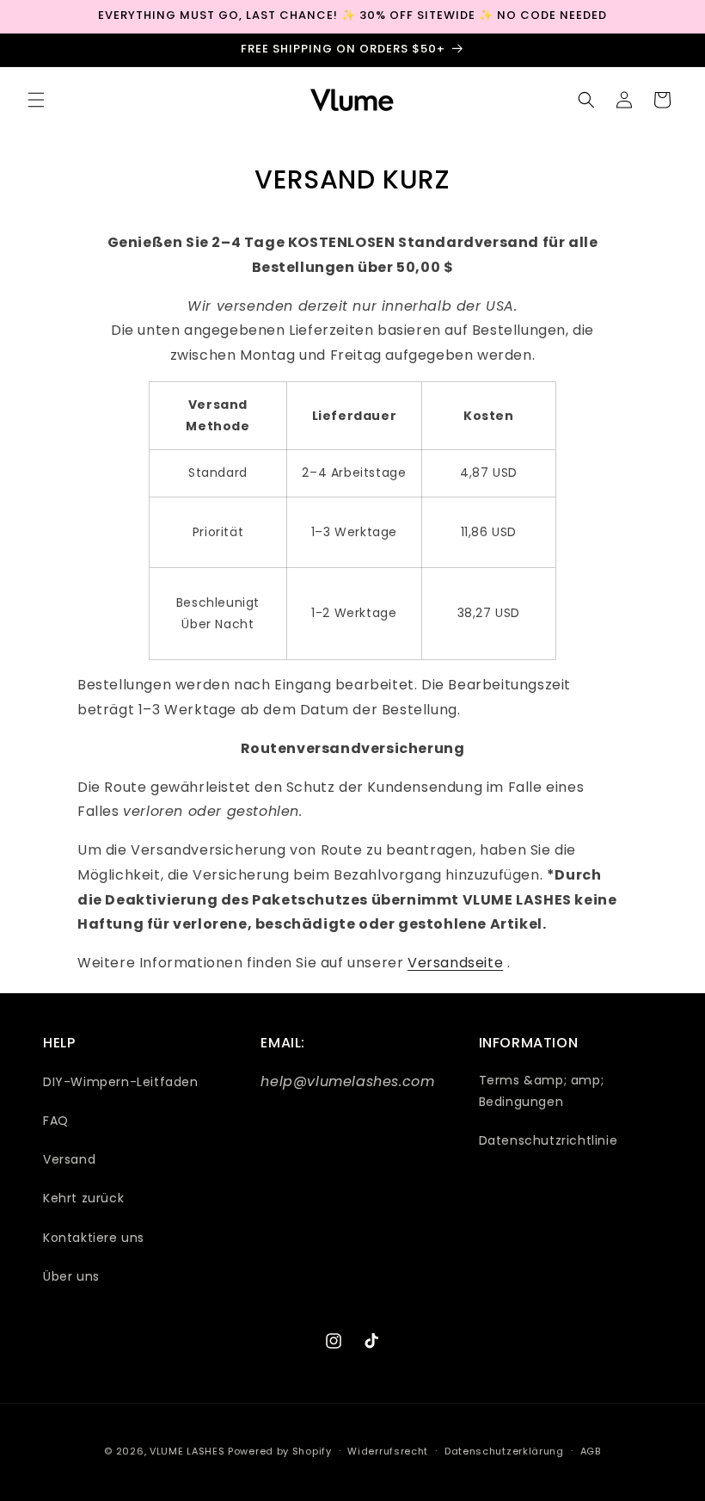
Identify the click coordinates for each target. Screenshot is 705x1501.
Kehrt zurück (83, 1198)
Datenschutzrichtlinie (548, 1140)
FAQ (56, 1120)
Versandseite (455, 963)
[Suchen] (586, 100)
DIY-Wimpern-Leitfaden (121, 1081)
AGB (590, 1451)
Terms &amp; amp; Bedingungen (541, 1091)
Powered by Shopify (280, 1451)
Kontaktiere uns (93, 1237)
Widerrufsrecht (387, 1451)
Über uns (71, 1276)
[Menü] (36, 100)
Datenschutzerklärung (504, 1451)
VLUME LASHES (187, 1451)
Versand (69, 1159)
